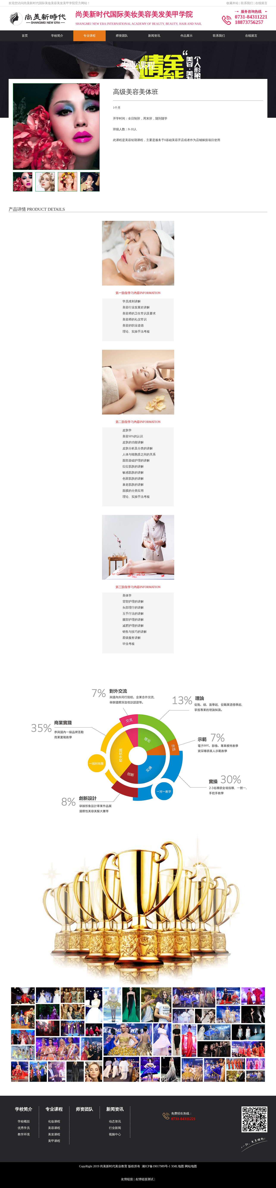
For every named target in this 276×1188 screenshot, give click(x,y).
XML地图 (177, 1166)
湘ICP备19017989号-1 (156, 1166)
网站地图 (191, 1166)
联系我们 (219, 35)
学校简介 (57, 35)
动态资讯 (115, 1121)
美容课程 (54, 1128)
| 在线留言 (260, 3)
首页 (25, 35)
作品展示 (186, 35)
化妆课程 (54, 1121)
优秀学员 (24, 1128)
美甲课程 (54, 1140)
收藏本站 (232, 3)
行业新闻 (115, 1128)
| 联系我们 (246, 3)
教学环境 (24, 1134)
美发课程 (54, 1134)
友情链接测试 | (145, 1179)
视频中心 (115, 1134)
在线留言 (251, 35)
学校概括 (24, 1121)
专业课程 (89, 35)
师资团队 (122, 35)
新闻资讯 (154, 35)
